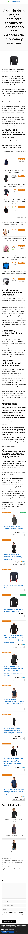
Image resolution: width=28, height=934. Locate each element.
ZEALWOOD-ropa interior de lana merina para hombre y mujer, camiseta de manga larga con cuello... (14, 274)
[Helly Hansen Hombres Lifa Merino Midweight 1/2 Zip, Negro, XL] (14, 602)
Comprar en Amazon (19, 534)
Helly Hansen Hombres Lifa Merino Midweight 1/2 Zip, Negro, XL (13, 610)
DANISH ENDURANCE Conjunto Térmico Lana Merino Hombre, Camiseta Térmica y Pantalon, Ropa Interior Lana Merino (13, 731)
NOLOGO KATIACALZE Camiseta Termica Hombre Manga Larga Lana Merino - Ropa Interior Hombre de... (14, 170)
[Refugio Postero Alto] (14, 2)
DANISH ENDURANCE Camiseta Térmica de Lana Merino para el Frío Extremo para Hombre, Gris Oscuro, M (13, 528)
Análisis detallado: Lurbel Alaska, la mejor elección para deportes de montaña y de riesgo (13, 862)
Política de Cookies (13, 926)
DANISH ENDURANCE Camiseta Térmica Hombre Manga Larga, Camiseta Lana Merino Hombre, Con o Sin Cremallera (13, 557)
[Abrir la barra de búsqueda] (2, 2)
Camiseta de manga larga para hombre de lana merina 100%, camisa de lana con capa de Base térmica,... (14, 257)
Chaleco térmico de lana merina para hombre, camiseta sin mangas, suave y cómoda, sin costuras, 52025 (14, 224)
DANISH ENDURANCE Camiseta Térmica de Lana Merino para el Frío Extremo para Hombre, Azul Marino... (14, 154)
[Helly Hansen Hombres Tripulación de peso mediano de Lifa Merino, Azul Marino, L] (14, 576)
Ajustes (17, 931)
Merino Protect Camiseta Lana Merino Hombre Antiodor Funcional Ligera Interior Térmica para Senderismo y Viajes (13, 792)
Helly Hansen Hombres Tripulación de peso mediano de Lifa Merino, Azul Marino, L (13, 585)
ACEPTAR (4, 931)
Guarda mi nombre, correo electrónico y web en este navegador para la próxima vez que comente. (14, 915)
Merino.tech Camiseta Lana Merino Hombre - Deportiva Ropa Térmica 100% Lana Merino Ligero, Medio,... (14, 201)
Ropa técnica (7, 858)
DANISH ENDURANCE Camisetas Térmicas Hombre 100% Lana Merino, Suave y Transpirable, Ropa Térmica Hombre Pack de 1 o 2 (13, 702)
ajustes (11, 929)
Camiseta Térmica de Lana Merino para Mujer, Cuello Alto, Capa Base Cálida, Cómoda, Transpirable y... (14, 241)
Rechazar (11, 931)
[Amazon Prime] (23, 532)
